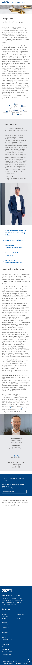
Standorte (4, 647)
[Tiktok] (12, 610)
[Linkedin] (6, 610)
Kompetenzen (5, 649)
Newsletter (10, 661)
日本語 (19, 618)
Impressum (19, 663)
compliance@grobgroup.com (16, 456)
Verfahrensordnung (16, 408)
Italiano (4, 618)
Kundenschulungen (7, 639)
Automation (5, 632)
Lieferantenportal (6, 654)
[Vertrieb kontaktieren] (28, 660)
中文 (18, 616)
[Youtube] (9, 610)
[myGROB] (19, 3)
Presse (4, 661)
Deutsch (4, 614)
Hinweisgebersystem (8, 663)
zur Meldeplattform (8, 491)
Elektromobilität (6, 625)
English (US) (20, 614)
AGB (16, 661)
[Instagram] (3, 610)
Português (5, 616)
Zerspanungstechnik (7, 627)
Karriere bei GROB (7, 652)
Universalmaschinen (7, 630)
